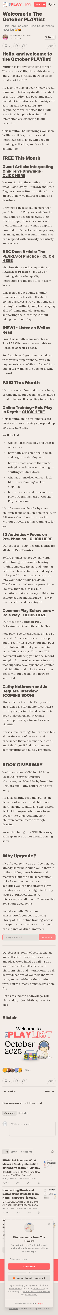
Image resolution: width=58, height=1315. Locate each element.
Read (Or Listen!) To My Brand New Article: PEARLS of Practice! (21, 1173)
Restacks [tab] (22, 1113)
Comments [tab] (9, 1113)
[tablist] (15, 1113)
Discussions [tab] (26, 1151)
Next (47, 1091)
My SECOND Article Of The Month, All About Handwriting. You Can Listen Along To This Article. (20, 1203)
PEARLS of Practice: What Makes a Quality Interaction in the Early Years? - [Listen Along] (20, 1164)
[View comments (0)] (16, 46)
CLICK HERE (13, 175)
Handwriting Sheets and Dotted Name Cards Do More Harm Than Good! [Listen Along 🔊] (20, 1194)
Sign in (51, 4)
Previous (12, 1091)
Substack (13, 1308)
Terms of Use (39, 1288)
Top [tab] (6, 1151)
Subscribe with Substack (31, 1278)
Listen (51, 37)
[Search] (52, 1152)
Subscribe (40, 4)
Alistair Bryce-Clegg (20, 35)
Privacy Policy (15, 1288)
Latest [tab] (14, 1151)
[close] (49, 1223)
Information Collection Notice (36, 1291)
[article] (29, 1172)
